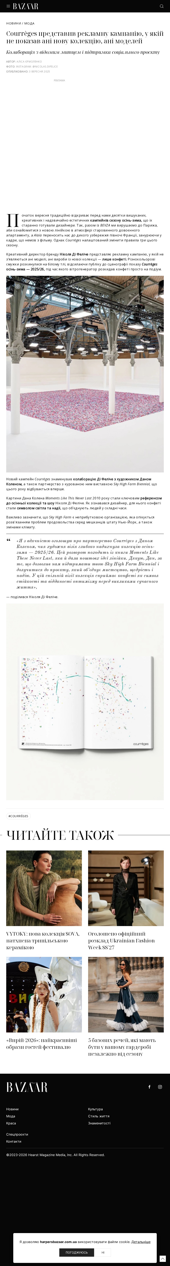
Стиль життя (98, 1116)
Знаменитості (99, 1123)
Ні (103, 1252)
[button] (163, 1259)
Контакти (13, 1141)
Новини (13, 23)
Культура (95, 1109)
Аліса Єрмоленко (29, 61)
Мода (29, 23)
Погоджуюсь (77, 1252)
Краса (11, 1123)
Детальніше (141, 1242)
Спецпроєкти (17, 1134)
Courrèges (18, 816)
